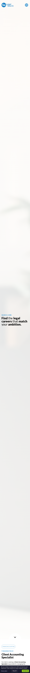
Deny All (14, 670)
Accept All (25, 670)
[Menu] (26, 5)
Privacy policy (4, 670)
